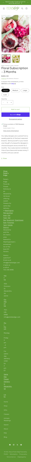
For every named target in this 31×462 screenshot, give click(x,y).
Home (5, 402)
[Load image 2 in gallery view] (15, 58)
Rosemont (10, 220)
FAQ (5, 433)
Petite (5, 90)
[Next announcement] (28, 2)
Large (25, 90)
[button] (4, 8)
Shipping (3, 78)
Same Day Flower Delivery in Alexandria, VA (8, 381)
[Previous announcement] (3, 2)
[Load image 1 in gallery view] (6, 58)
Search (5, 425)
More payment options (15, 119)
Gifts (5, 410)
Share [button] (5, 158)
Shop (5, 406)
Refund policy (14, 454)
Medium (15, 90)
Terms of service (11, 457)
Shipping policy (22, 457)
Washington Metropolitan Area (8, 213)
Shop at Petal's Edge (14, 451)
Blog (5, 437)
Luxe (5, 94)
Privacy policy (23, 454)
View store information (11, 131)
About (5, 429)
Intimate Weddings (5, 419)
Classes (5, 414)
